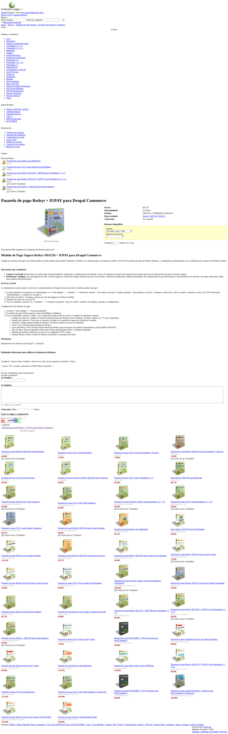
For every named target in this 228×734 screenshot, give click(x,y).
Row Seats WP (12, 84)
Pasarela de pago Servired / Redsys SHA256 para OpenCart (83, 478)
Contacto (27, 12)
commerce (170, 724)
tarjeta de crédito (197, 724)
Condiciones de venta (15, 137)
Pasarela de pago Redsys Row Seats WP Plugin (134, 666)
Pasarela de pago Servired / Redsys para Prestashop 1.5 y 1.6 (139, 502)
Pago (25, 15)
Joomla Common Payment (17, 43)
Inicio (3, 15)
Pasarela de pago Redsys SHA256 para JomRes (21, 612)
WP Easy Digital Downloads (18, 86)
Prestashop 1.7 (12, 65)
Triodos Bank (159, 724)
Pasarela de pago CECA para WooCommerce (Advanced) (82, 692)
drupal (178, 724)
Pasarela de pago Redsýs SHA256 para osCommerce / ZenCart (197, 451)
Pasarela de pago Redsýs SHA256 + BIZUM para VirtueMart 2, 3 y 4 (36, 173)
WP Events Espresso (14, 91)
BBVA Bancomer (13, 119)
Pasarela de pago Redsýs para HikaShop (24, 161)
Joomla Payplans (13, 55)
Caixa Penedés (97, 724)
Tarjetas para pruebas (15, 132)
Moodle (9, 79)
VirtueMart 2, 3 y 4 (14, 46)
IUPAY (121, 724)
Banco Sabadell (23, 724)
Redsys (141, 724)
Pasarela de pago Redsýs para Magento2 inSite (77, 717)
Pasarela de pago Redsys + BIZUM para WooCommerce (30, 187)
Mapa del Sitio (37, 12)
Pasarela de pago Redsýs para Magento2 (75, 666)
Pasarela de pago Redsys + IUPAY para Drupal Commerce (40, 25)
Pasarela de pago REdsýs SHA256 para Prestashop (22, 451)
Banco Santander (38, 724)
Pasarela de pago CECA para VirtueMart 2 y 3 (133, 478)
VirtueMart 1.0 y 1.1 (14, 48)
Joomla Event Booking (15, 58)
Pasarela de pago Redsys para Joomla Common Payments (82, 612)
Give (8, 39)
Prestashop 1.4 (12, 60)
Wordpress (10, 77)
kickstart (185, 724)
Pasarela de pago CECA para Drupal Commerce (21, 528)
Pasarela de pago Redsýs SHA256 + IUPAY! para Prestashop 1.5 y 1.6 (36, 179)
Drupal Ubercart (13, 95)
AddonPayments (13, 112)
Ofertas (4, 12)
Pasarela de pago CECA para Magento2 (18, 692)
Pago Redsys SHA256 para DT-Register (188, 529)
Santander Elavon (13, 114)
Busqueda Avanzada (12, 22)
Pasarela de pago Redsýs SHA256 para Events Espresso (24, 583)
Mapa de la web (13, 147)
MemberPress (12, 67)
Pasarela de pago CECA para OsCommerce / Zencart (136, 453)
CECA (9, 116)
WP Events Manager (14, 88)
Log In (9, 15)
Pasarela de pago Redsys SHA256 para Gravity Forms (193, 554)
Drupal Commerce (14, 93)
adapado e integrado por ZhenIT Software (209, 732)
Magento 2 (10, 41)
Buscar (11, 25)
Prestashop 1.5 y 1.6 (14, 62)
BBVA (13, 724)
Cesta (20, 15)
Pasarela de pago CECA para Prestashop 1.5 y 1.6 (191, 502)
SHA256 (149, 724)
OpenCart (10, 74)
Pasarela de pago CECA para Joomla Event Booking (29, 167)
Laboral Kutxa (131, 724)
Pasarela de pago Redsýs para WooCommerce (20, 502)
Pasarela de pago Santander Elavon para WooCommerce (194, 639)
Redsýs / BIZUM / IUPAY (17, 109)
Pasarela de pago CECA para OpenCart (17, 478)
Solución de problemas (15, 135)
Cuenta (15, 15)
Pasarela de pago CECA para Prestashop (75, 453)
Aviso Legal (11, 139)
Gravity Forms (12, 72)
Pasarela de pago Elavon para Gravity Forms (20, 666)
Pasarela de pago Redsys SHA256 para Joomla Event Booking (140, 555)
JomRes (9, 53)
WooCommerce (12, 81)
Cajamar (108, 724)
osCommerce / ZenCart (16, 69)
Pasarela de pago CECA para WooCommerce (77, 503)
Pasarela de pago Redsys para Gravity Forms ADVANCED (26, 717)
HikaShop (10, 50)
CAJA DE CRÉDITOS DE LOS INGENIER (65, 724)
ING (115, 724)
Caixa (88, 724)
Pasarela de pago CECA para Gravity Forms (76, 639)
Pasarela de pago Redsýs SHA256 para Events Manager (81, 528)
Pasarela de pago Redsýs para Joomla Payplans (21, 555)
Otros (8, 98)
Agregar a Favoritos (15, 12)
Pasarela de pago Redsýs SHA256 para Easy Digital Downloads (197, 583)
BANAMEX (11, 121)
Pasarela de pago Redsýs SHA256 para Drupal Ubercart (81, 555)
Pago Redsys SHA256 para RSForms (186, 478)
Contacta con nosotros (15, 144)
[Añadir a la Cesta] (64, 457)
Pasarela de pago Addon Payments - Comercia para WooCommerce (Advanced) (192, 692)
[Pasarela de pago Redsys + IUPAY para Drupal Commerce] (51, 238)
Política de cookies (14, 142)
